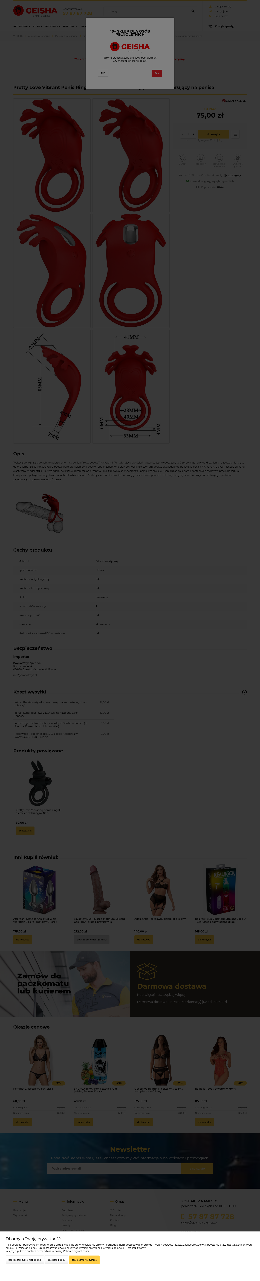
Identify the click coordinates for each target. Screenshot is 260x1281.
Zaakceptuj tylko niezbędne (24, 1259)
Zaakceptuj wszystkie (84, 1259)
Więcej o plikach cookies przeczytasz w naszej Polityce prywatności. (47, 1251)
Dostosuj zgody (56, 1259)
